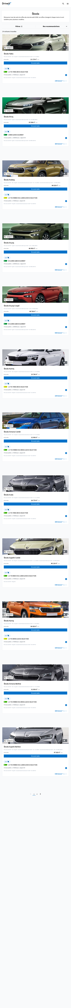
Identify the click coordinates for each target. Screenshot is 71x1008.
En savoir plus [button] (35, 63)
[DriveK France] (6, 3)
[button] (60, 81)
